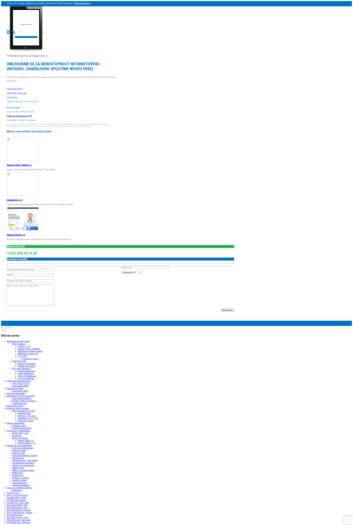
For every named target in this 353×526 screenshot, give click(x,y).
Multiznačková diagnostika (18, 341)
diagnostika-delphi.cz (19, 165)
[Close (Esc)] (2, 327)
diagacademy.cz (16, 234)
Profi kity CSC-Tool (26, 416)
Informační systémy (15, 406)
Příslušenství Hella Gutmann (30, 351)
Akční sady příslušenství (22, 448)
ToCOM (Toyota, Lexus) (18, 517)
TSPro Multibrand (26, 373)
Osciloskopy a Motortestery (19, 430)
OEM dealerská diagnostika (19, 381)
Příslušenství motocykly (28, 354)
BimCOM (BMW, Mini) (17, 505)
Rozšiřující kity (24, 413)
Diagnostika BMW (20, 386)
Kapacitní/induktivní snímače (25, 455)
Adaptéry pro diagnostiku (23, 465)
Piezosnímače (18, 458)
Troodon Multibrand (26, 371)
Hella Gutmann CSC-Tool (23, 411)
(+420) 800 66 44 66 (17, 93)
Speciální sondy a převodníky (25, 460)
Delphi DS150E (19, 361)
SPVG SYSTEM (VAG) (17, 495)
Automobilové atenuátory (23, 463)
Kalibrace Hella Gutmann (18, 408)
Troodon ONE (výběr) (16, 497)
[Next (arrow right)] (5, 330)
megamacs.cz (15, 200)
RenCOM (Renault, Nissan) (19, 510)
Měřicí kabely (18, 468)
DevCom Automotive (21, 368)
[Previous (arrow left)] (2, 330)
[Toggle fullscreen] (8, 327)
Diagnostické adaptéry (22, 398)
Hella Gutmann (19, 344)
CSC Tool (22, 356)
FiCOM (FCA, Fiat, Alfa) (18, 502)
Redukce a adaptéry (20, 478)
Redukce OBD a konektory (24, 401)
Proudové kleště (19, 450)
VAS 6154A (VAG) (21, 383)
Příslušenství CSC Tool (28, 418)
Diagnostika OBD (20, 391)
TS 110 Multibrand (26, 378)
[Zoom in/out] (10, 327)
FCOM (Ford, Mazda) (16, 500)
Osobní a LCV (24, 346)
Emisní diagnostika (15, 388)
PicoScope (16, 435)
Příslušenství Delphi (26, 366)
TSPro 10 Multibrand (27, 376)
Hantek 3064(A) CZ (26, 443)
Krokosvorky (18, 475)
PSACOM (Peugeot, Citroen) (19, 512)
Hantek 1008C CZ (26, 440)
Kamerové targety (31, 359)
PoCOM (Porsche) (15, 515)
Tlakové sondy (18, 453)
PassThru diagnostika (16, 393)
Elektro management (16, 423)
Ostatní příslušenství (21, 485)
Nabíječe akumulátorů (21, 428)
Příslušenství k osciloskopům (19, 445)
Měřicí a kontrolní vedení (23, 470)
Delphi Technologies (27, 363)
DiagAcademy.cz (83, 3)
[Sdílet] (5, 327)
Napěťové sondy (19, 480)
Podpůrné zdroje (19, 426)
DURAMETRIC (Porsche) (18, 522)
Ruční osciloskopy (20, 438)
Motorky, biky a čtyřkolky (29, 349)
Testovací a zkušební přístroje (19, 488)
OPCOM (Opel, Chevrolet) (18, 520)
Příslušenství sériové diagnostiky (21, 396)
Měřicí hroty (17, 473)
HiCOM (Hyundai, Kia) (17, 507)
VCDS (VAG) (13, 493)
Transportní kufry (19, 403)
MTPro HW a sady (20, 433)
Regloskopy (17, 490)
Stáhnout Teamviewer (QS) (19, 116)
